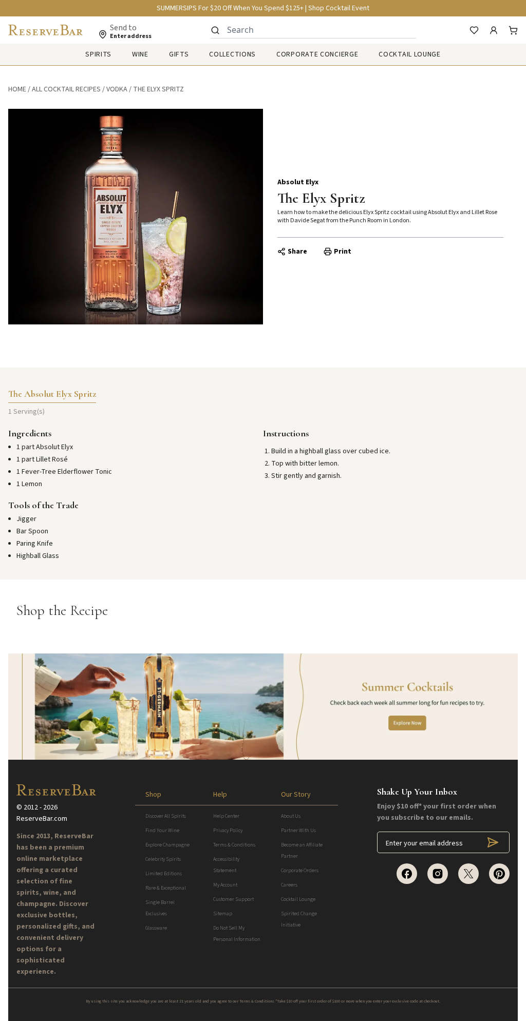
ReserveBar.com (41, 819)
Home (17, 89)
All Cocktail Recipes (66, 89)
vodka (116, 89)
